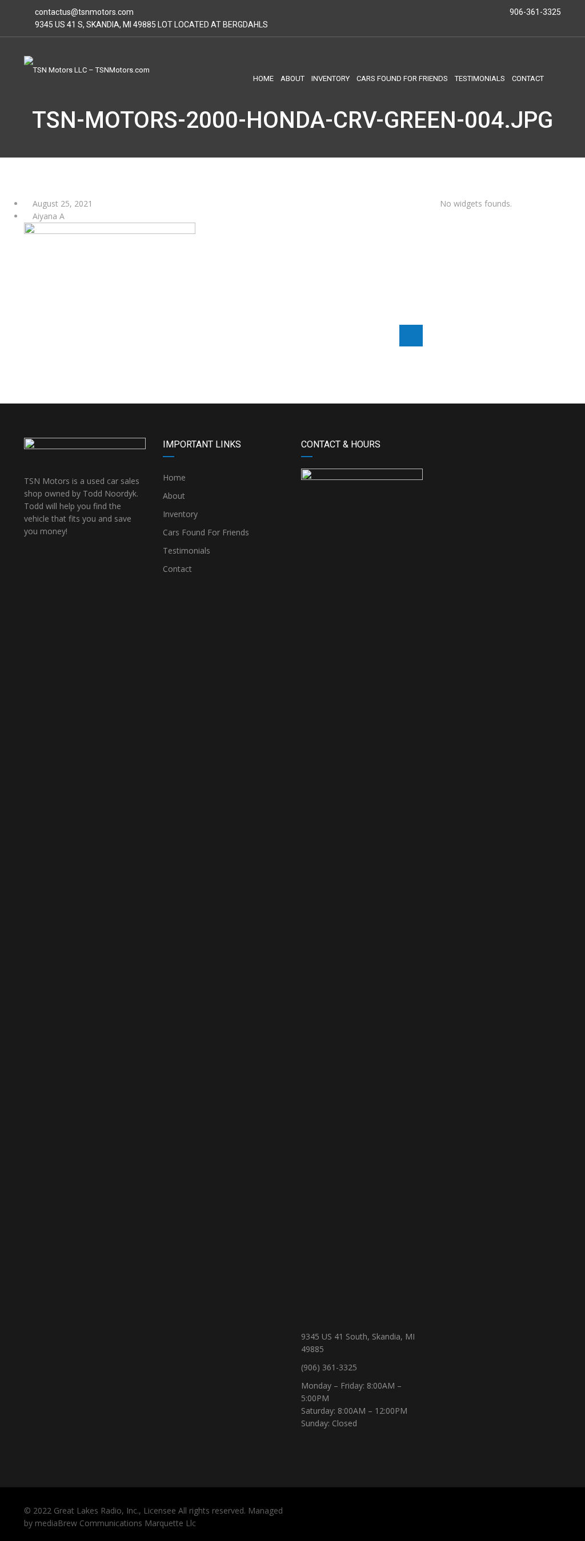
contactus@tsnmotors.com (84, 12)
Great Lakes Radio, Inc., (97, 1510)
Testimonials (186, 550)
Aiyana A (47, 216)
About (174, 495)
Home (174, 477)
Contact (177, 568)
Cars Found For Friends (206, 532)
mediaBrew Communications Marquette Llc (115, 1523)
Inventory (180, 514)
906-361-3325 (534, 12)
